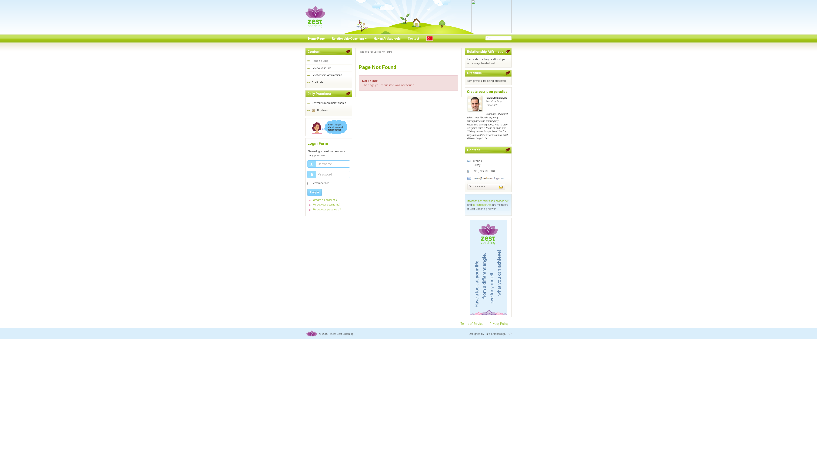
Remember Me (320, 183)
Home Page (316, 38)
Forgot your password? (327, 209)
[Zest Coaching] (488, 267)
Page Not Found (377, 67)
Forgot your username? (326, 204)
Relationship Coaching (348, 38)
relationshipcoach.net (495, 201)
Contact (413, 38)
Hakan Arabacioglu (387, 38)
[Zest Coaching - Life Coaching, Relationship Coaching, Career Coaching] (315, 14)
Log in (314, 192)
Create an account (324, 199)
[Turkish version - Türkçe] (430, 38)
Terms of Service (471, 323)
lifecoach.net (474, 201)
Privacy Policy (499, 323)
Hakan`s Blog (320, 60)
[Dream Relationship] (328, 127)
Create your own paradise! (487, 92)
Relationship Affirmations (327, 75)
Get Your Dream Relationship (329, 103)
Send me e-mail (477, 186)
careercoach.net (482, 204)
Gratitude (317, 82)
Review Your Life (321, 68)
